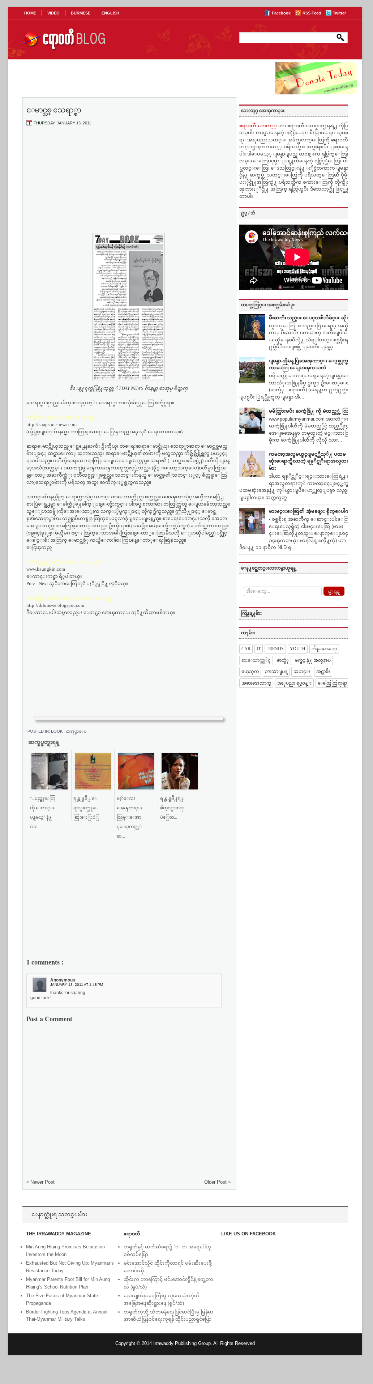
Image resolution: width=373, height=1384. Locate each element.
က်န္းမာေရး (324, 648)
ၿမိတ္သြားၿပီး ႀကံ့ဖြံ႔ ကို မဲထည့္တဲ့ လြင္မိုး (312, 411)
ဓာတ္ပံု (283, 660)
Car (245, 648)
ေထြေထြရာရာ (332, 683)
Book (57, 731)
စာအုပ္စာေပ (76, 731)
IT (259, 648)
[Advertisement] (128, 185)
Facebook (282, 13)
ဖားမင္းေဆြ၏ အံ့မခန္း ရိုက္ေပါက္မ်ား (312, 511)
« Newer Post (40, 1182)
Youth (297, 648)
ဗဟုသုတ (250, 671)
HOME (30, 13)
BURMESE (80, 13)
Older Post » (217, 1182)
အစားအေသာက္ (256, 683)
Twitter (339, 13)
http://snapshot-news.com (51, 424)
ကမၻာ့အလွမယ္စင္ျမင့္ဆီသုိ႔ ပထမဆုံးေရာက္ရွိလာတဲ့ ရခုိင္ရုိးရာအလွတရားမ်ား (311, 461)
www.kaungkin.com (45, 569)
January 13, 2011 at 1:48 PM (76, 985)
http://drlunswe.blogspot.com (55, 605)
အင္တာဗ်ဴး (323, 671)
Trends (275, 648)
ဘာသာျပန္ (276, 671)
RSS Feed (312, 13)
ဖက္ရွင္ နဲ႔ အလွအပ (313, 660)
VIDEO (53, 13)
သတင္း (301, 671)
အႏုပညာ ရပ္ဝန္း (294, 683)
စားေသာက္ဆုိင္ (256, 660)
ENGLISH (110, 13)
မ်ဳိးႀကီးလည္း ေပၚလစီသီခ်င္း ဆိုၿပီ (311, 317)
